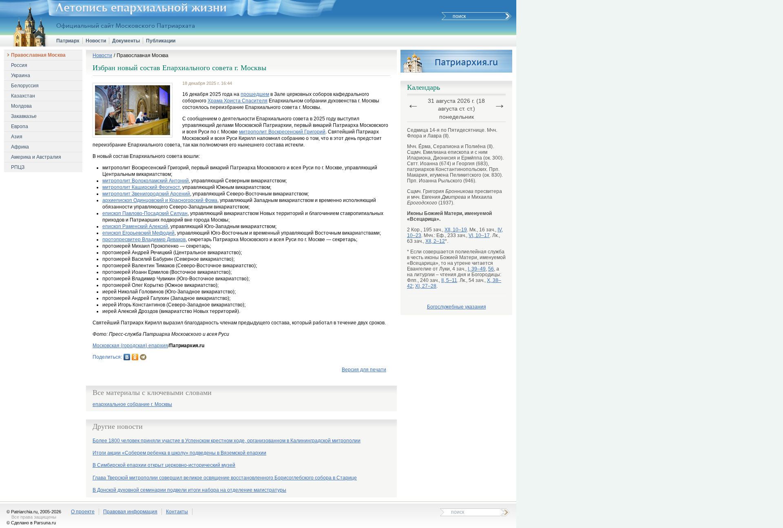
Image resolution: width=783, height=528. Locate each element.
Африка (20, 147)
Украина (20, 75)
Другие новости (118, 426)
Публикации (160, 41)
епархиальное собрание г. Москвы (132, 404)
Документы (126, 41)
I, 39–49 (477, 269)
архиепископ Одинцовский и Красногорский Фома (159, 200)
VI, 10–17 (479, 235)
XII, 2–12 (435, 241)
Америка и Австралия (36, 157)
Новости (96, 41)
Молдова (21, 106)
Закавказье (24, 116)
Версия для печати (364, 370)
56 (491, 269)
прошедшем (255, 94)
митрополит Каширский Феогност (141, 187)
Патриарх (68, 41)
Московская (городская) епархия (130, 345)
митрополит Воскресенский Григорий (282, 132)
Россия (19, 65)
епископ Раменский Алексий (135, 226)
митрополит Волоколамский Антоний (145, 181)
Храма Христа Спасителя (238, 101)
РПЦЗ (17, 167)
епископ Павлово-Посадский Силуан (145, 213)
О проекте (83, 512)
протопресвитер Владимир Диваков (144, 239)
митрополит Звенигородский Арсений (146, 194)
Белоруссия (25, 86)
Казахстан (23, 96)
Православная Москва (38, 55)
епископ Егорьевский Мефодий (138, 233)
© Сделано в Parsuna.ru (31, 522)
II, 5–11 (449, 280)
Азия (16, 137)
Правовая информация (130, 512)
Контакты (177, 512)
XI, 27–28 (425, 286)
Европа (19, 126)
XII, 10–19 (456, 230)
